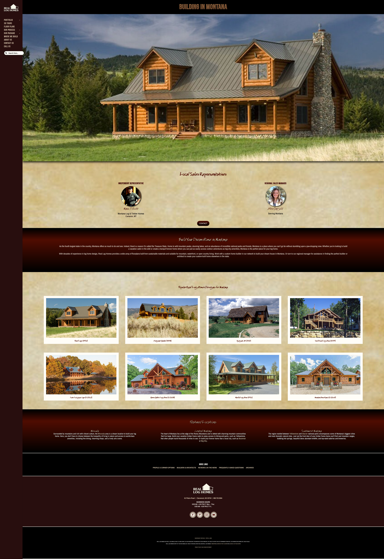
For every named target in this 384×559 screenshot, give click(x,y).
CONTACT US (9, 43)
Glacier (305, 433)
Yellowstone (294, 433)
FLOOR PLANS (9, 27)
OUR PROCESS (9, 30)
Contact (203, 223)
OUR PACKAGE (9, 34)
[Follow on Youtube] (214, 515)
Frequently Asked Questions (231, 468)
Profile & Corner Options (164, 468)
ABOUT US (8, 40)
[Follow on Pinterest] (200, 515)
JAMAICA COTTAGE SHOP (235, 543)
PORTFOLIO (8, 20)
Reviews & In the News (207, 468)
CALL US (7, 47)
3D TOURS (8, 24)
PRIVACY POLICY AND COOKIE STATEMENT (203, 547)
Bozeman (242, 438)
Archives (250, 468)
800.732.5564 (217, 498)
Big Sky (204, 441)
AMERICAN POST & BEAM (222, 543)
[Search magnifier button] (6, 53)
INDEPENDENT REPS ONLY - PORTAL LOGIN (203, 538)
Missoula (101, 433)
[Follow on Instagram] (207, 515)
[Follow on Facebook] (193, 515)
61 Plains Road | (190, 498)
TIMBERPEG (213, 543)
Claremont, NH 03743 (204, 498)
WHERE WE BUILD (11, 37)
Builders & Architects (186, 468)
